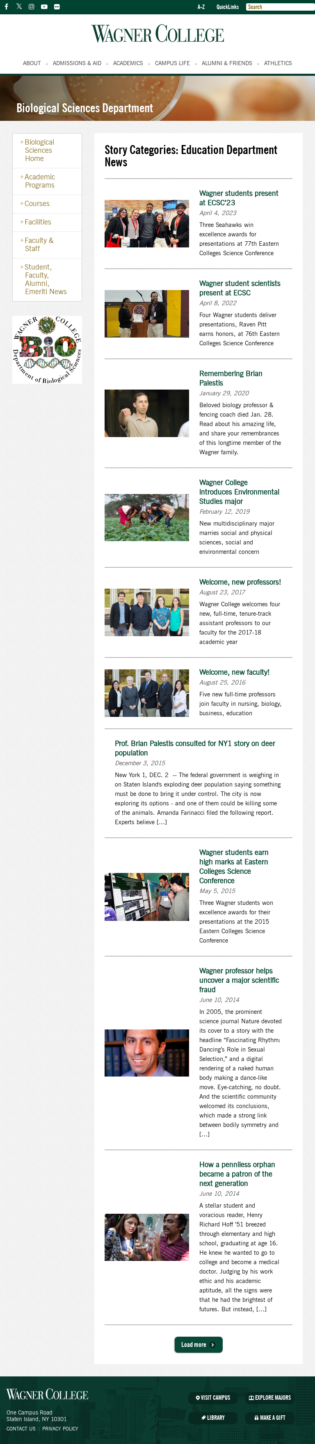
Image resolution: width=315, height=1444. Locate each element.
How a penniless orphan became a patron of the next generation (237, 1174)
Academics (128, 63)
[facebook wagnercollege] (6, 6)
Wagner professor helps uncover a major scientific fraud (239, 981)
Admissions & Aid (77, 63)
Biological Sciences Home (39, 151)
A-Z (201, 7)
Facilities (38, 222)
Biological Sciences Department (84, 108)
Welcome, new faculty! (234, 672)
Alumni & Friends (227, 63)
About (32, 63)
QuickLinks (228, 7)
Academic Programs (40, 181)
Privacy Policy (60, 1428)
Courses (37, 204)
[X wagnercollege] (18, 6)
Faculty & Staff (39, 245)
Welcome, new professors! (240, 582)
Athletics (278, 63)
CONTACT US (21, 1428)
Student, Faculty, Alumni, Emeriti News (46, 280)
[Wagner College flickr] (57, 6)
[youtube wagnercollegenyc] (44, 6)
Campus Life (172, 63)
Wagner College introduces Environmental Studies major (239, 492)
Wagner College (157, 33)
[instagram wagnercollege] (31, 6)
